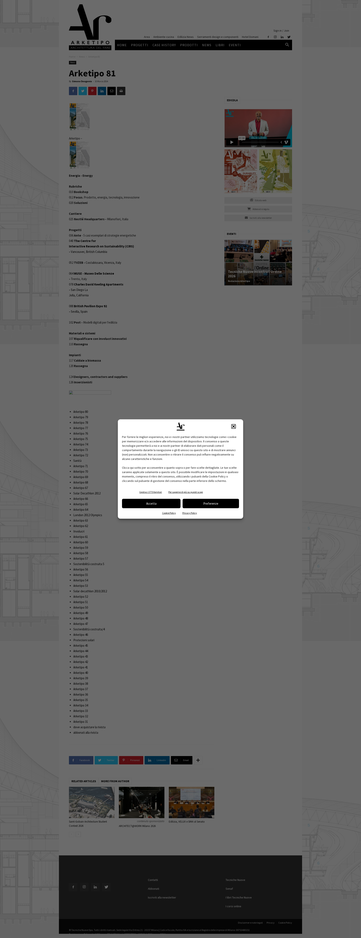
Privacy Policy (189, 512)
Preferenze (210, 503)
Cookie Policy (169, 512)
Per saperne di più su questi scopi (185, 492)
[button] (233, 426)
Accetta (151, 503)
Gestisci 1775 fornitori (150, 492)
